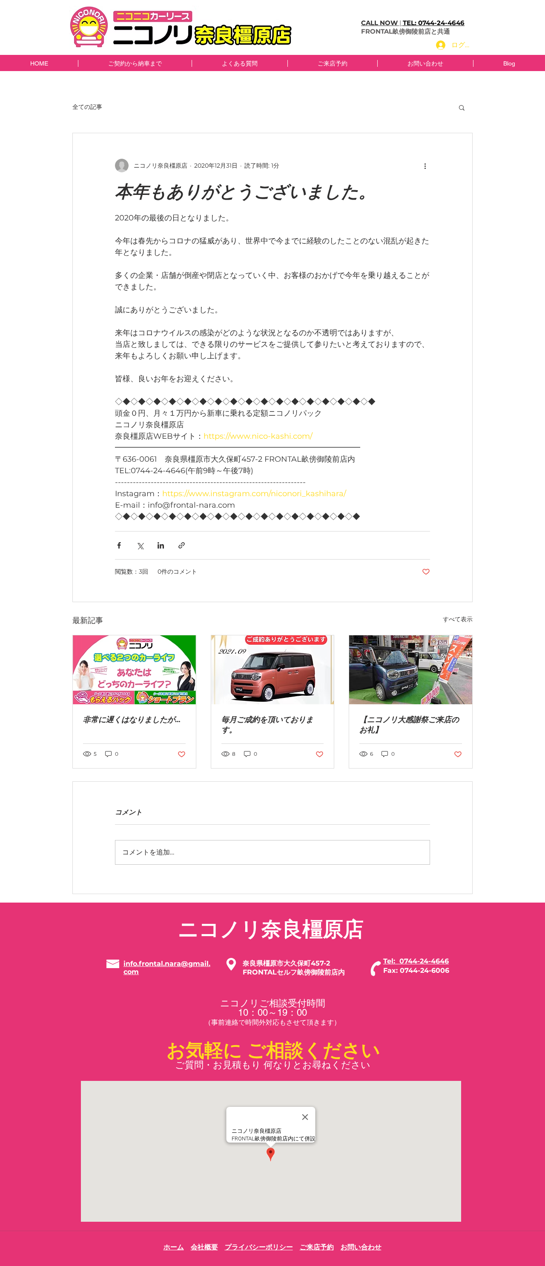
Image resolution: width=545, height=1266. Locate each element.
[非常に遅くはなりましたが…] (134, 669)
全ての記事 (87, 107)
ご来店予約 (317, 1247)
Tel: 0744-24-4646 (416, 961)
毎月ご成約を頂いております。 (267, 724)
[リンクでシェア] (182, 545)
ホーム (174, 1247)
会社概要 (204, 1247)
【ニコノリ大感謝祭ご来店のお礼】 (409, 724)
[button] (462, 107)
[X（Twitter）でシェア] (140, 545)
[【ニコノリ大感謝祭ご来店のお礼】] (410, 669)
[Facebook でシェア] (119, 545)
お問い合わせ (361, 1247)
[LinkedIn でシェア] (161, 545)
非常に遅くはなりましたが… (132, 719)
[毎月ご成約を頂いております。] (272, 669)
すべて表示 (458, 619)
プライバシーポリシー (259, 1247)
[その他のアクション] (425, 165)
